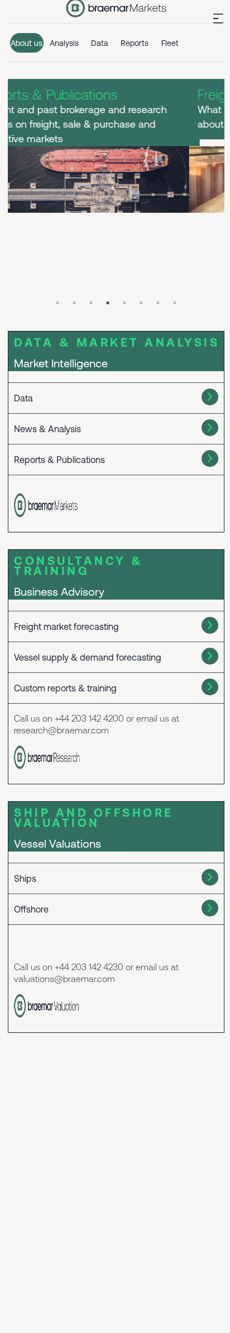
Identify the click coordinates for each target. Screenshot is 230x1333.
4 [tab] (107, 302)
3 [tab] (91, 302)
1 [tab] (57, 302)
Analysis (64, 43)
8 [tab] (174, 302)
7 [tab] (158, 302)
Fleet (170, 43)
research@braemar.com (61, 730)
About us (26, 43)
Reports (134, 43)
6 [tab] (141, 302)
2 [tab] (74, 302)
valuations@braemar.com (64, 979)
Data (99, 43)
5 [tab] (124, 302)
